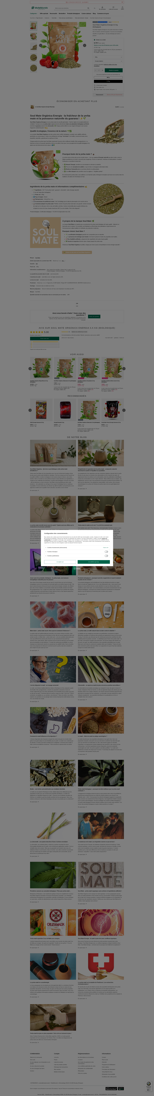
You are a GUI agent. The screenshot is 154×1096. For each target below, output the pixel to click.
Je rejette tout (60, 562)
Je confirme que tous (93, 562)
